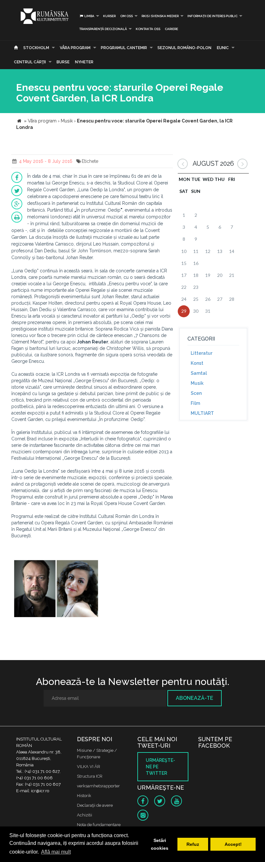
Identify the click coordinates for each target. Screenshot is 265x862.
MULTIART (202, 413)
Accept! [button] (233, 844)
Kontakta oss (148, 29)
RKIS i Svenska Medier (160, 16)
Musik (197, 383)
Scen (196, 393)
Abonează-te (194, 698)
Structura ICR (89, 776)
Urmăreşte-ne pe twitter (160, 767)
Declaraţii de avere (95, 805)
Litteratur (201, 353)
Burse (63, 62)
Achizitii (84, 815)
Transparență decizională (103, 29)
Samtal (199, 373)
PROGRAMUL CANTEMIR (124, 48)
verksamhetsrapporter (98, 785)
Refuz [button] (192, 844)
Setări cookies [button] (159, 844)
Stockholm (36, 48)
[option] (56, 589)
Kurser (109, 16)
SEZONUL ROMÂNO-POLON (184, 48)
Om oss (126, 16)
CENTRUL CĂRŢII (30, 62)
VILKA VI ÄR (88, 766)
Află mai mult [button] (56, 852)
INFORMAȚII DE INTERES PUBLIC (212, 16)
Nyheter (84, 62)
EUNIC (223, 48)
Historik (84, 795)
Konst (197, 363)
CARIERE (171, 29)
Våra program (75, 48)
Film (195, 403)
